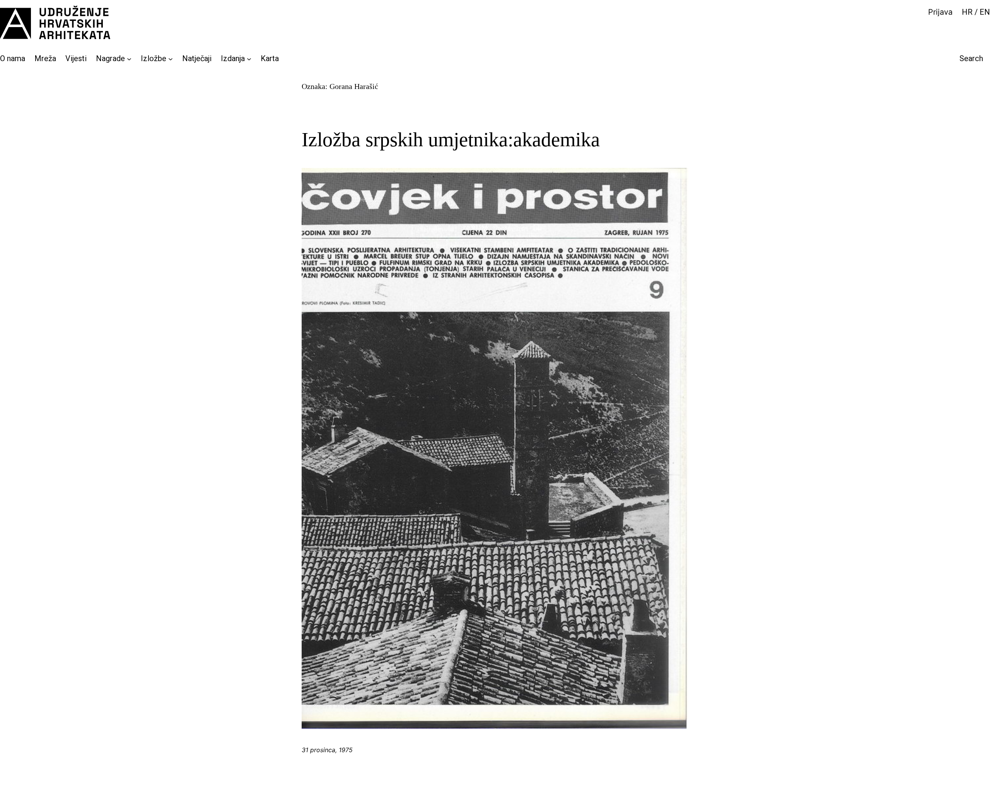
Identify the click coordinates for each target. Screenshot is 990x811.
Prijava (940, 12)
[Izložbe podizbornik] (170, 58)
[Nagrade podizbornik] (129, 58)
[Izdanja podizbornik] (249, 58)
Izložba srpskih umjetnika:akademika (451, 139)
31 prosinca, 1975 (327, 750)
